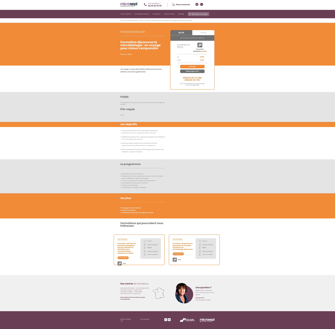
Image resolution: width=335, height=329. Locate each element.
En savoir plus (123, 258)
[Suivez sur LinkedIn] (169, 319)
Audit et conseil (169, 14)
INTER (181, 32)
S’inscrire (192, 66)
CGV (121, 321)
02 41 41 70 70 (155, 5)
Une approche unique (141, 14)
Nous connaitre (125, 14)
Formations (156, 14)
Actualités (181, 14)
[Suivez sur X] (165, 319)
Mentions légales (125, 319)
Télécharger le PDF (192, 71)
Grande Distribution (132, 32)
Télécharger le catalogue (199, 14)
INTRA (203, 32)
